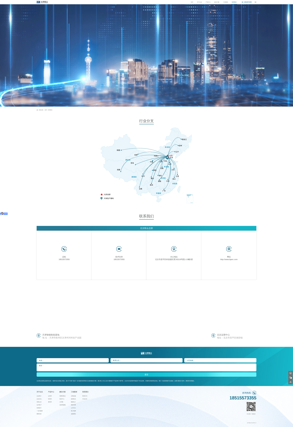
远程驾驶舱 (63, 405)
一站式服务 (40, 411)
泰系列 (50, 402)
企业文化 (39, 399)
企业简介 (39, 396)
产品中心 (208, 2)
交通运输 (73, 396)
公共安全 (73, 408)
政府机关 (73, 399)
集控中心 (62, 399)
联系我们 (234, 2)
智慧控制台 (63, 396)
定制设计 (39, 408)
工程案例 (225, 2)
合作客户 (39, 405)
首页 (192, 2)
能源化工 (73, 402)
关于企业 (199, 2)
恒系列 (50, 399)
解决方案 (216, 2)
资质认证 (39, 402)
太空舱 (61, 402)
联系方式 (84, 396)
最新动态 (39, 413)
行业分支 (84, 399)
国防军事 (73, 405)
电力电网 (73, 411)
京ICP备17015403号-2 (251, 422)
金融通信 (73, 413)
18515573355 (248, 2)
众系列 (50, 396)
